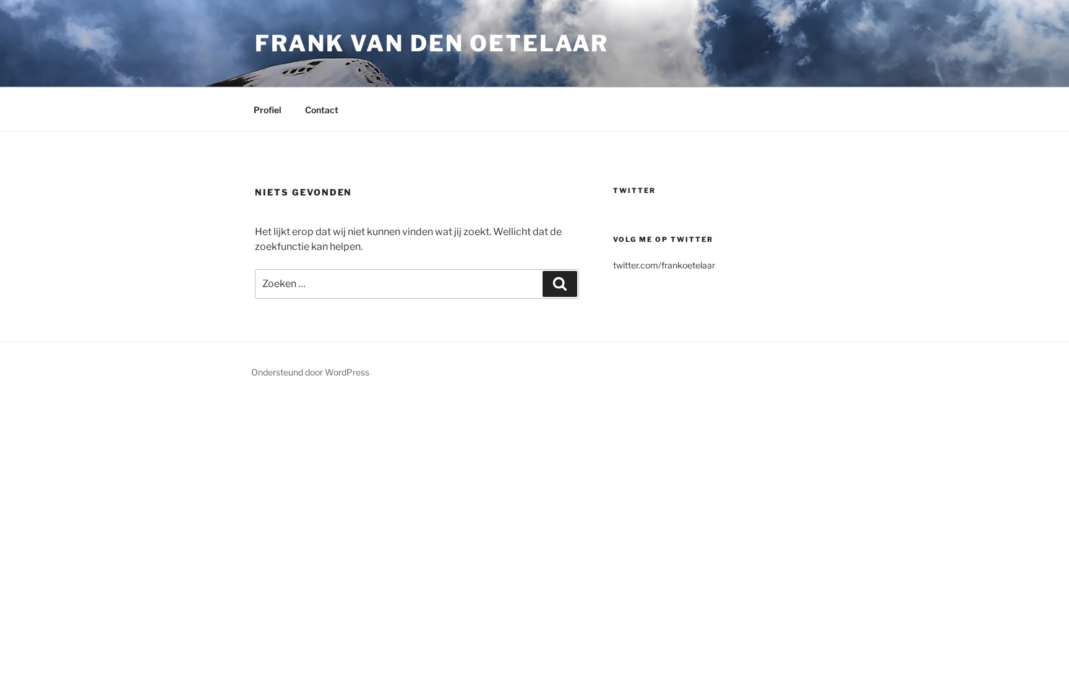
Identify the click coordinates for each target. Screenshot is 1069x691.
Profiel (267, 110)
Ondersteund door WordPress (310, 372)
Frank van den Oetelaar (432, 43)
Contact (321, 110)
